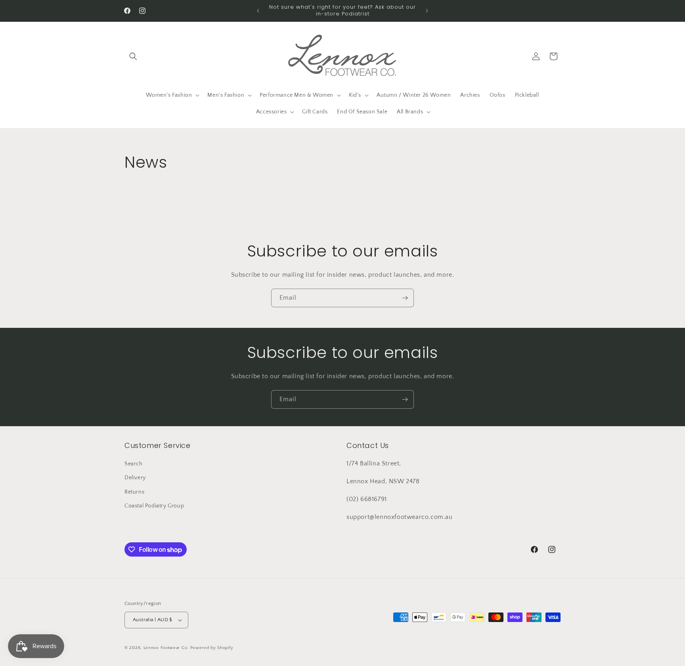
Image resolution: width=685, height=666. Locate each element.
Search (133, 464)
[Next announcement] (427, 10)
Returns (134, 492)
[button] (133, 56)
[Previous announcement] (258, 10)
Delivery (135, 478)
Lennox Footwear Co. (166, 647)
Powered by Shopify (211, 647)
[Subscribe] (404, 298)
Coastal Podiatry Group (154, 506)
